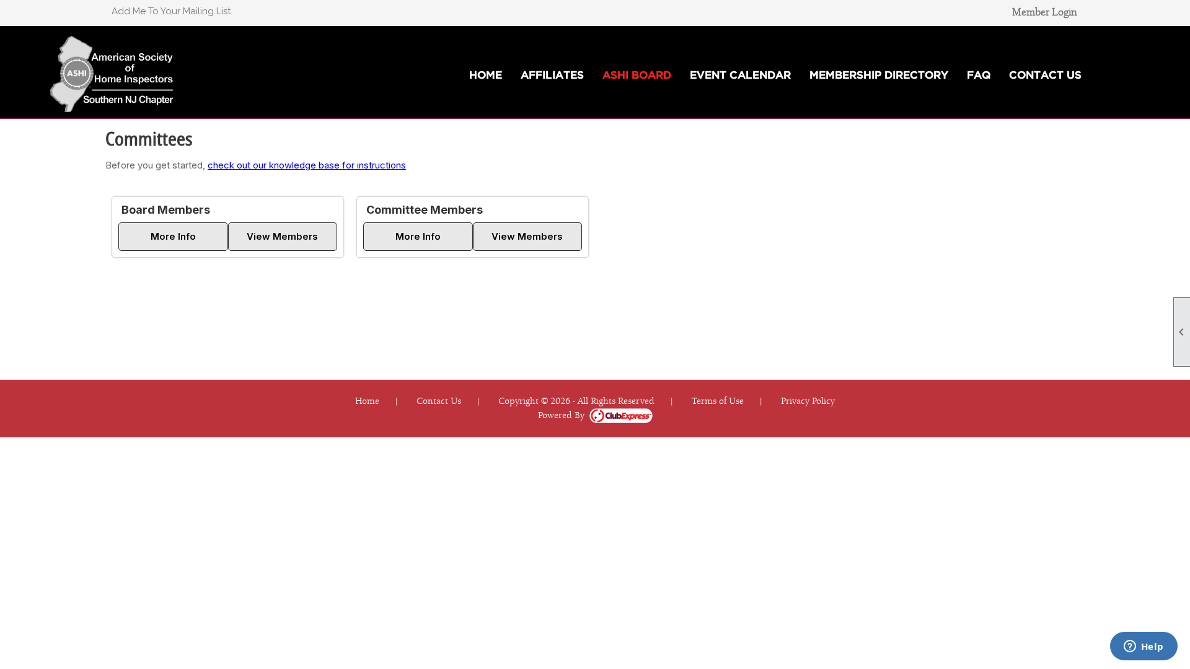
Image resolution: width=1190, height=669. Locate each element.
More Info (173, 236)
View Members (282, 236)
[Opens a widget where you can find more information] (1143, 647)
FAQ (978, 75)
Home (485, 75)
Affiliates (552, 75)
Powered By (563, 415)
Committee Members (424, 209)
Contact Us (1045, 75)
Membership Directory (878, 75)
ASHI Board (636, 75)
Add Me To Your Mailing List (171, 11)
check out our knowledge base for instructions (307, 165)
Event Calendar (740, 75)
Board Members (165, 209)
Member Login (1044, 12)
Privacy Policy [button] (808, 400)
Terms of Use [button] (718, 400)
